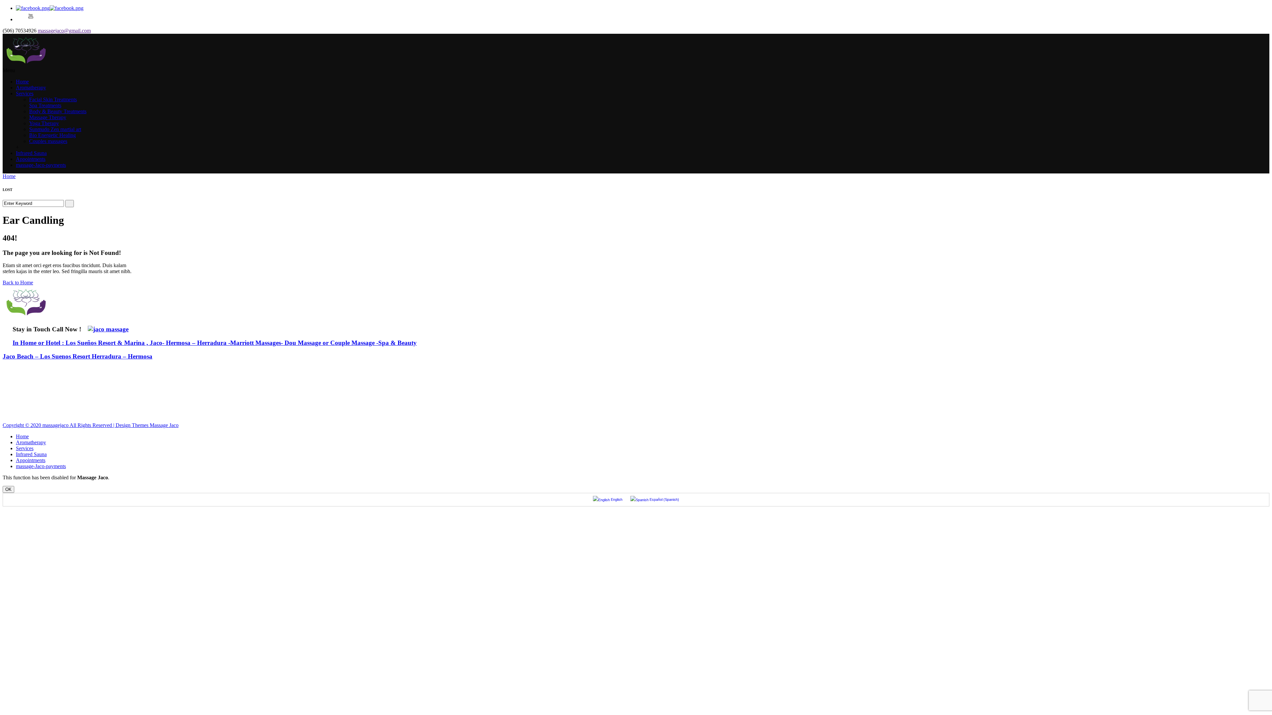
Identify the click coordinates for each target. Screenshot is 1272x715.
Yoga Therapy (44, 123)
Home (22, 81)
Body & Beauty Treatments (57, 111)
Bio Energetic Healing (52, 135)
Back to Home (18, 282)
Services (24, 93)
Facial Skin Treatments (53, 99)
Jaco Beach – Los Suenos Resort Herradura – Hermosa (77, 356)
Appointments (30, 159)
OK (8, 489)
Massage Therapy (47, 117)
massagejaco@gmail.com (64, 30)
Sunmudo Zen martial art (55, 129)
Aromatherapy (31, 87)
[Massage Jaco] (26, 64)
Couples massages (48, 141)
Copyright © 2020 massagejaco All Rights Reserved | (59, 425)
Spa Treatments (45, 105)
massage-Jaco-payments (41, 165)
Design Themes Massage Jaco (147, 425)
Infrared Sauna (31, 153)
